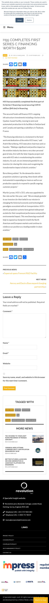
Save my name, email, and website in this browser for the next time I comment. (24, 379)
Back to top (40, 600)
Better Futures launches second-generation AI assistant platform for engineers (16, 462)
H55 (16, 244)
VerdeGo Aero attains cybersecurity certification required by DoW (17, 449)
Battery (15, 239)
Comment (8, 311)
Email (6, 353)
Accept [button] (19, 20)
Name (6, 343)
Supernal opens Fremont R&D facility (20, 273)
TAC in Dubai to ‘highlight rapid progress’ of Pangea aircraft (16, 438)
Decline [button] (29, 20)
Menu (10, 27)
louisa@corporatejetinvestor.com (18, 520)
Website (6, 363)
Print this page (12, 58)
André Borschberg (16, 249)
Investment (23, 239)
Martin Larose (28, 249)
